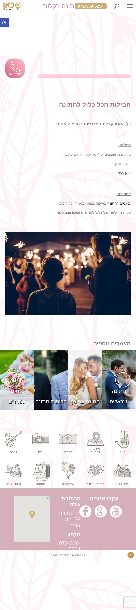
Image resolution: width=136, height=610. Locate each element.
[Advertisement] (68, 585)
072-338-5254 (91, 6)
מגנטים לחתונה (119, 203)
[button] (4, 22)
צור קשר (15, 74)
